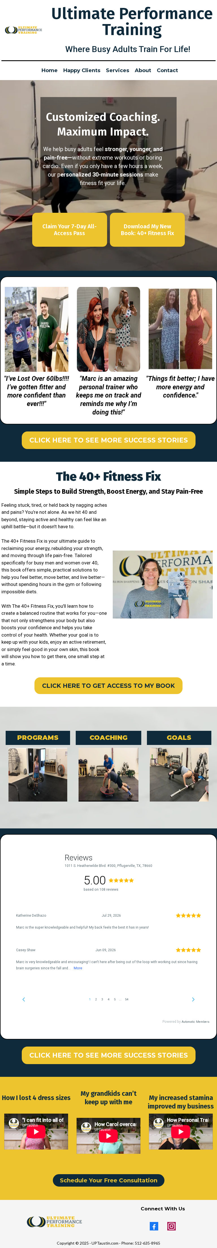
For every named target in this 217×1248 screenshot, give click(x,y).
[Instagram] (171, 1226)
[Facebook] (154, 1226)
